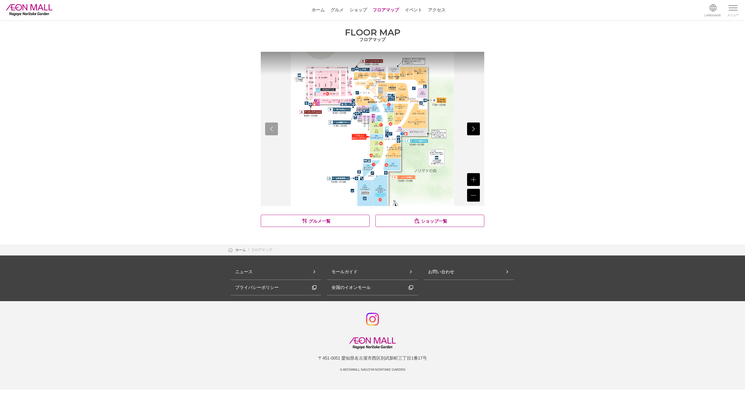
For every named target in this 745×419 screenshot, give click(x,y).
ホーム (241, 250)
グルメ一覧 (320, 221)
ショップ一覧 (434, 221)
